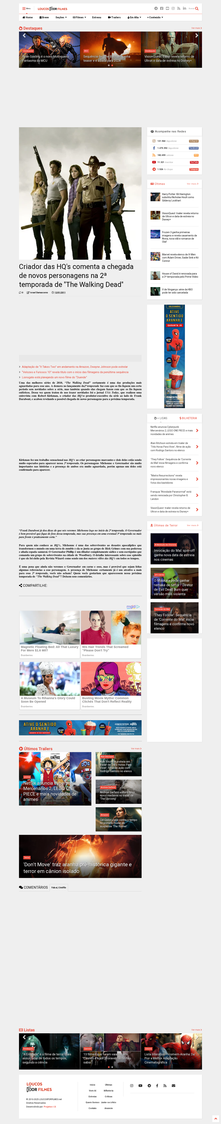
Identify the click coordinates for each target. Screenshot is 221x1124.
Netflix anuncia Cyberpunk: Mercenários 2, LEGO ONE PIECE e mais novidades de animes (49, 791)
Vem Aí (92, 1091)
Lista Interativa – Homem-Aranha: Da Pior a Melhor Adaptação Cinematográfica (108, 1058)
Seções (60, 17)
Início (92, 1085)
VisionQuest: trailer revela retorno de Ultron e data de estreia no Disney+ (180, 216)
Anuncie (108, 1108)
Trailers (116, 17)
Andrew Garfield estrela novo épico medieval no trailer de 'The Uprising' (117, 795)
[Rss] (178, 8)
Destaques (32, 28)
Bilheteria (108, 1091)
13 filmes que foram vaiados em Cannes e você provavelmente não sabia (46, 1058)
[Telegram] (156, 8)
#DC (86, 51)
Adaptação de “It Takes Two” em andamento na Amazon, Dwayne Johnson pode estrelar (75, 366)
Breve (45, 17)
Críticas (108, 1096)
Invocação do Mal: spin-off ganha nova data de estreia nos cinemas (174, 555)
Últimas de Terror (165, 525)
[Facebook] (161, 8)
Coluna (87, 1049)
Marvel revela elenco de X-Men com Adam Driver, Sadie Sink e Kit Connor (180, 257)
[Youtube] (167, 8)
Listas (29, 1030)
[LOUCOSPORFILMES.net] (53, 9)
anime (27, 777)
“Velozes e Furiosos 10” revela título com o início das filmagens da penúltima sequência (75, 372)
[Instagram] (173, 8)
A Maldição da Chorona (165, 545)
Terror (27, 857)
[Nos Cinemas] (80, 734)
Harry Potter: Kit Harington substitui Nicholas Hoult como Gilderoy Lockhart (178, 197)
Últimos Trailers (37, 749)
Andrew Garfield (108, 787)
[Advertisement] (110, 97)
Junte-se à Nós (108, 1102)
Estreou (96, 17)
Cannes (26, 1049)
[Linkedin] (184, 8)
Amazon (104, 815)
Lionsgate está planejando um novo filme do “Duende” (54, 377)
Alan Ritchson (107, 757)
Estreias (93, 1096)
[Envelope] (173, 1086)
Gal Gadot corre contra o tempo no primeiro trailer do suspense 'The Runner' (118, 823)
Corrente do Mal (162, 609)
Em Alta (134, 17)
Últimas (159, 184)
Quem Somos (92, 1102)
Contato (93, 1108)
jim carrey (159, 575)
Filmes (79, 17)
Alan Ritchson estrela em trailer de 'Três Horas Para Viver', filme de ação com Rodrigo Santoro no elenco (116, 766)
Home (29, 17)
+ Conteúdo (154, 17)
